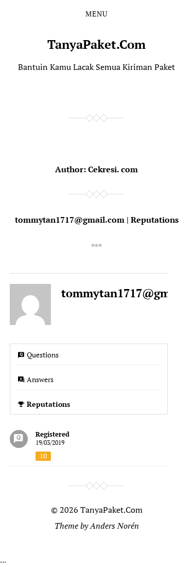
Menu (96, 13)
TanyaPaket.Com (96, 44)
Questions (43, 355)
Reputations (48, 404)
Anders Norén (114, 525)
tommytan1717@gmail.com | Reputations (97, 219)
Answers (40, 379)
